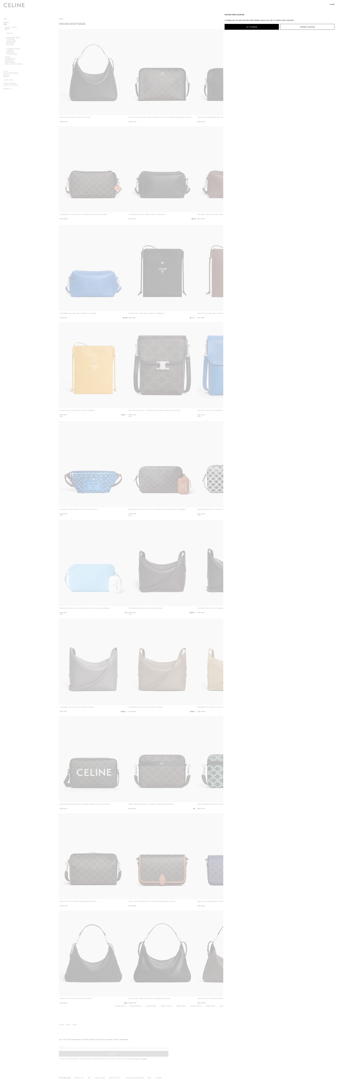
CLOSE (332, 4)
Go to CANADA (251, 27)
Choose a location (307, 27)
